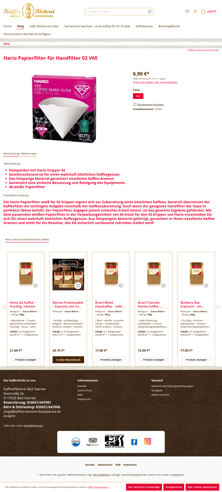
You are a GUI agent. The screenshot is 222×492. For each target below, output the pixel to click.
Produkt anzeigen (25, 359)
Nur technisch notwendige (144, 487)
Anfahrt (9, 416)
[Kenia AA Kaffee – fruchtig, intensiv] (25, 274)
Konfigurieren (174, 487)
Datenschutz (85, 390)
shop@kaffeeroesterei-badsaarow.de (32, 411)
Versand (157, 380)
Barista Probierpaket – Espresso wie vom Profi (68, 304)
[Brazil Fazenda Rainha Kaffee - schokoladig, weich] (153, 274)
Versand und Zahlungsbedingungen (172, 386)
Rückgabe (157, 390)
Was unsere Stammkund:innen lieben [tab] (27, 239)
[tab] (11, 154)
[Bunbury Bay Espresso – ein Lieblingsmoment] (196, 274)
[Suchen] (150, 11)
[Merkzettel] (187, 11)
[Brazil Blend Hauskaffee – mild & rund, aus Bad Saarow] (111, 274)
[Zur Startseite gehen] (29, 11)
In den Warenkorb (68, 360)
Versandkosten (101, 474)
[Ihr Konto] (195, 11)
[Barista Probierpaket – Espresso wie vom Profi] (68, 274)
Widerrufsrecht (160, 394)
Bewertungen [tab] (29, 153)
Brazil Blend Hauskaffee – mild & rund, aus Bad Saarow (110, 304)
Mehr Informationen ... (99, 487)
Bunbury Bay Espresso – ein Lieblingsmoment (193, 304)
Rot (138, 96)
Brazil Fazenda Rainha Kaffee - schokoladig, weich (152, 304)
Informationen (88, 380)
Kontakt (82, 386)
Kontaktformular (33, 425)
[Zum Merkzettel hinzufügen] (35, 285)
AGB (80, 394)
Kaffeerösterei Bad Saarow (203, 50)
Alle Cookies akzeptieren (202, 487)
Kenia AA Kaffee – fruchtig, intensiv (23, 304)
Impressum (84, 399)
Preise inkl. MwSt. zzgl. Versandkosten (155, 82)
